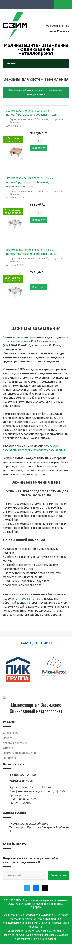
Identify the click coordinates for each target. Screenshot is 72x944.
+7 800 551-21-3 (28, 598)
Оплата (8, 747)
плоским (51, 341)
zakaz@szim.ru (59, 31)
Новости (8, 738)
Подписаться (58, 875)
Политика (9, 757)
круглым (43, 345)
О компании (11, 732)
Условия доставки (15, 743)
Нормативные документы (20, 752)
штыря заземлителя (16, 341)
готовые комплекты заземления (43, 450)
